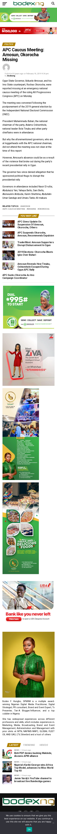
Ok (29, 829)
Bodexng (11, 76)
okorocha (44, 209)
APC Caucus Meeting (14, 209)
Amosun (26, 206)
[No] (53, 822)
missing (32, 209)
